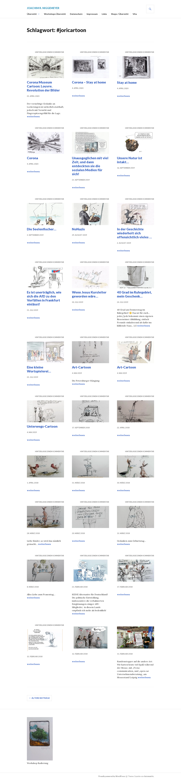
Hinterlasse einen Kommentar (49, 52)
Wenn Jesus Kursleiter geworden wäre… (89, 294)
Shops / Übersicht (120, 14)
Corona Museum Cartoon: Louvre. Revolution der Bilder (43, 86)
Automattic (149, 776)
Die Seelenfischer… (41, 229)
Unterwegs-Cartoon (42, 426)
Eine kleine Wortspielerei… (39, 369)
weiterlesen (33, 116)
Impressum (92, 14)
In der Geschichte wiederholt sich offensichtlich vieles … (134, 233)
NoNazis (78, 229)
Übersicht (32, 14)
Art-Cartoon (81, 367)
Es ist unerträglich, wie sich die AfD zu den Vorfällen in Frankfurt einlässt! (44, 298)
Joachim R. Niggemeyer (43, 8)
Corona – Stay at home (89, 82)
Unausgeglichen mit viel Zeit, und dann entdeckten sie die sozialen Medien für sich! (90, 166)
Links (104, 14)
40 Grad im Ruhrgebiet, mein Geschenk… (134, 294)
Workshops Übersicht (55, 14)
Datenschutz (76, 14)
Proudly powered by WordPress (111, 776)
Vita (135, 14)
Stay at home (127, 82)
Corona (32, 158)
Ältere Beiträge (41, 698)
